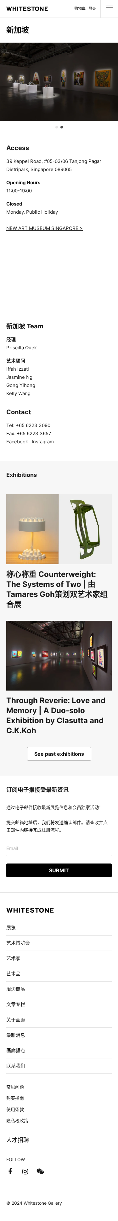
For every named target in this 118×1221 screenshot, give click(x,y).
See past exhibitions (59, 754)
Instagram (43, 442)
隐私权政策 (17, 1120)
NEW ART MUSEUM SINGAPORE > (44, 228)
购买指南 (15, 1098)
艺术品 (13, 974)
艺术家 (13, 958)
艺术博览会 (18, 943)
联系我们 (15, 1066)
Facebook (17, 442)
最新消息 (15, 1035)
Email (12, 848)
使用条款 (15, 1109)
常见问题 (15, 1086)
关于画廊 (15, 1020)
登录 (92, 8)
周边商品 (15, 989)
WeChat (40, 1171)
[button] (56, 127)
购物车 (79, 8)
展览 (11, 928)
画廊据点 (15, 1050)
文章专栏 (15, 1004)
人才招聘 (17, 1140)
